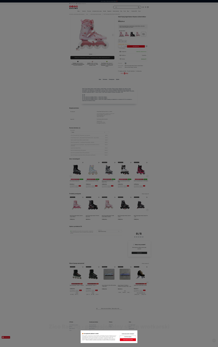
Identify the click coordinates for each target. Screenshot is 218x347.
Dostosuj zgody (127, 336)
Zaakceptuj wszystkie (128, 339)
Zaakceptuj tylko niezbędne (128, 333)
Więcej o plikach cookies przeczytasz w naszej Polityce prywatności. (100, 339)
